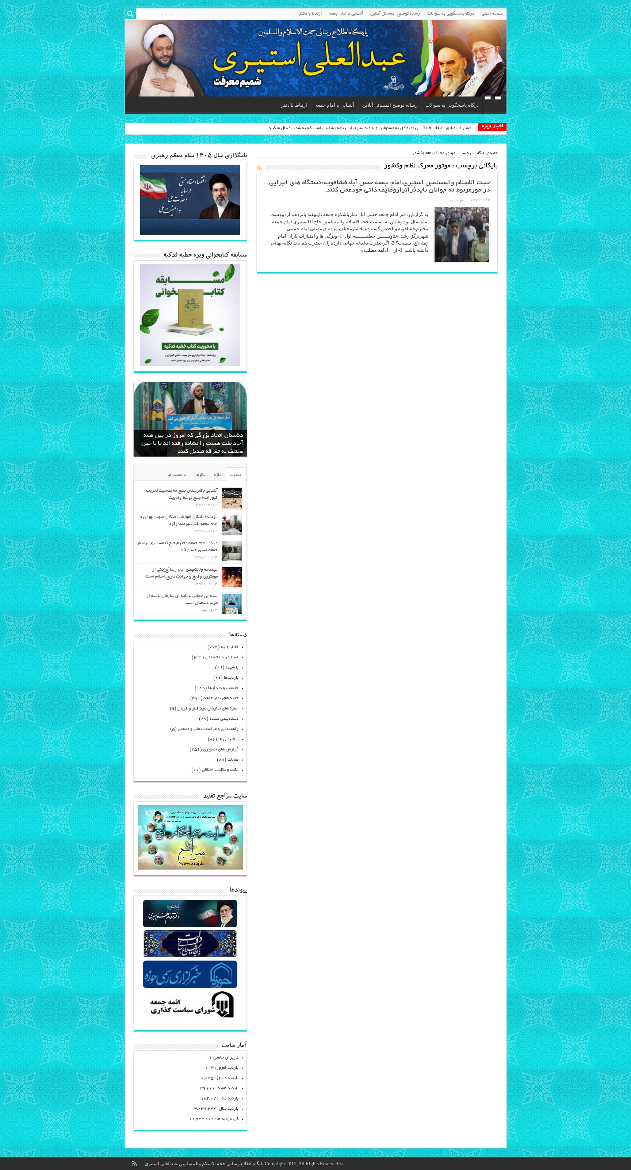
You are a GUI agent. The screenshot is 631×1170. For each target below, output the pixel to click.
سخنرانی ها (228, 739)
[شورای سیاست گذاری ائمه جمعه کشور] (190, 1017)
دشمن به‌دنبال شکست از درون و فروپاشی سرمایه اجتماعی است (414, 128)
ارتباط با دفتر (310, 13)
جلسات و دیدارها (223, 688)
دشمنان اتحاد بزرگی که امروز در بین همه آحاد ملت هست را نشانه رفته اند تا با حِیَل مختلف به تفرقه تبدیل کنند (192, 443)
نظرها (200, 475)
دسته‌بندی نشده (224, 718)
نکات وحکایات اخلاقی (220, 770)
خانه (494, 153)
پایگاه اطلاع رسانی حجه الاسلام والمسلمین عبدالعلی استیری (205, 1163)
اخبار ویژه (229, 647)
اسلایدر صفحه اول (221, 657)
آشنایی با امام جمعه (346, 13)
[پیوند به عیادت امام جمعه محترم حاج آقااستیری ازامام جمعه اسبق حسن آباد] (232, 551)
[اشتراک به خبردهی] (260, 168)
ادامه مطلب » (374, 250)
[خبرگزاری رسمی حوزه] (190, 987)
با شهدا (232, 667)
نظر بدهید (457, 200)
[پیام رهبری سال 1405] (190, 233)
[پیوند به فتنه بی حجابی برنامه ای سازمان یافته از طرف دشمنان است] (232, 604)
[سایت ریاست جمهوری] (190, 956)
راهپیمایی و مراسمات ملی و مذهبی (208, 729)
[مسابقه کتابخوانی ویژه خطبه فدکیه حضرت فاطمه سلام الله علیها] (190, 364)
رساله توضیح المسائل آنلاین (395, 13)
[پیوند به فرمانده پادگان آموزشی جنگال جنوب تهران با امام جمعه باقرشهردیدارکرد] (232, 525)
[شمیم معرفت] (315, 58)
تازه (217, 475)
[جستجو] (130, 13)
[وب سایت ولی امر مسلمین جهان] (190, 926)
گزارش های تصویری (220, 749)
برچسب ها (177, 475)
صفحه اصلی (492, 13)
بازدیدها (231, 677)
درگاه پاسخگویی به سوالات (450, 13)
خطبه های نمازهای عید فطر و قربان (207, 708)
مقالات (232, 759)
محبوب (235, 475)
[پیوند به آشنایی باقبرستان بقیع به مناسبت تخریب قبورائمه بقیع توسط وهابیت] (232, 498)
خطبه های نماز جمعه (221, 698)
